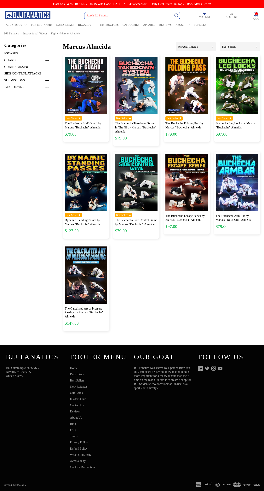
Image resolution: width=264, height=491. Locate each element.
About (180, 24)
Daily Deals (65, 24)
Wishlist (204, 17)
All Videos (14, 24)
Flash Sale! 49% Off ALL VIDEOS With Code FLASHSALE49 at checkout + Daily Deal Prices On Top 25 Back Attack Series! (132, 4)
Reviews (165, 24)
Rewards (84, 24)
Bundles (200, 24)
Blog (73, 423)
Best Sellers (77, 380)
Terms (73, 436)
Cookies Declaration (82, 467)
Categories (131, 24)
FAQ (73, 430)
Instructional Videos (35, 33)
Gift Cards (76, 392)
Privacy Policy (79, 442)
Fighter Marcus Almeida (65, 33)
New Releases (78, 386)
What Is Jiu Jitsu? (80, 454)
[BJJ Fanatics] (28, 15)
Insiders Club (78, 399)
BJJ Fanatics (11, 33)
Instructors (109, 24)
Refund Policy (79, 448)
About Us (76, 417)
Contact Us (77, 405)
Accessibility (78, 461)
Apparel (149, 24)
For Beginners (41, 24)
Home (73, 368)
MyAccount (231, 15)
